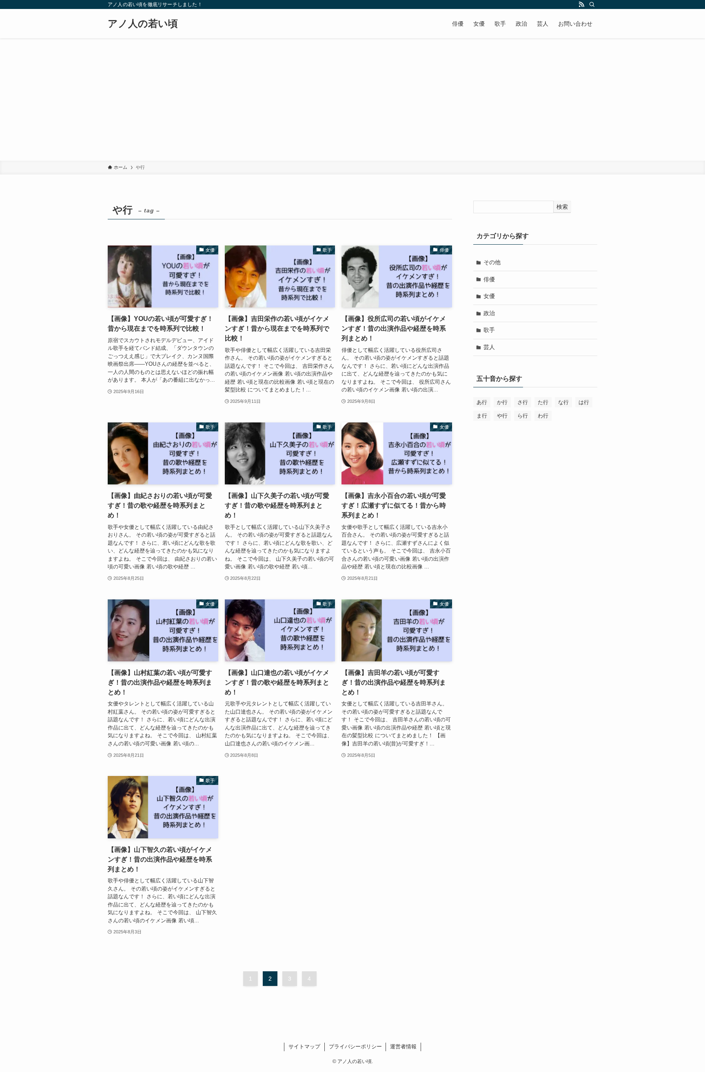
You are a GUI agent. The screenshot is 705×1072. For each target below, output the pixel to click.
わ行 (543, 416)
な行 (563, 402)
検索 (562, 206)
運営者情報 (403, 1046)
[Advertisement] (352, 99)
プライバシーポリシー (355, 1046)
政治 (489, 313)
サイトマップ (304, 1046)
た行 (543, 402)
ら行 (522, 416)
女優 (489, 296)
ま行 (482, 416)
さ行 (522, 402)
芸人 (489, 347)
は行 (584, 402)
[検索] (592, 4)
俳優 (489, 279)
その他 (492, 262)
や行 (502, 416)
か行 (502, 402)
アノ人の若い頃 (143, 24)
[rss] (581, 4)
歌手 (489, 330)
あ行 (482, 402)
